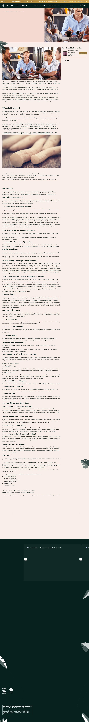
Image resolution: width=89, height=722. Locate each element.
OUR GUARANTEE (63, 691)
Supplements (9, 11)
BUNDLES (47, 695)
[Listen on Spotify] (22, 700)
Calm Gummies (16, 495)
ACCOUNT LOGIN (63, 693)
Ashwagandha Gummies (65, 708)
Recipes (75, 684)
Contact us (70, 5)
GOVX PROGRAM (63, 685)
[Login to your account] (82, 5)
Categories (44, 5)
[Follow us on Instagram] (17, 700)
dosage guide (25, 361)
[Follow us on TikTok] (28, 700)
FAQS (46, 703)
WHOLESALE (62, 689)
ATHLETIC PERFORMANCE (51, 685)
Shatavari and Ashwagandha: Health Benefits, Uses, (27, 474)
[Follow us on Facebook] (20, 700)
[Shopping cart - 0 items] (84, 5)
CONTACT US (48, 701)
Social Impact (63, 695)
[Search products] (80, 5)
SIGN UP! (31, 687)
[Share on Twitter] (65, 60)
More (64, 5)
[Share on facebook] (63, 60)
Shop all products (9, 568)
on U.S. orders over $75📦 (22, 1)
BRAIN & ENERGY (49, 684)
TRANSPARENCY (63, 682)
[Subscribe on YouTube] (26, 700)
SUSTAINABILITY (63, 684)
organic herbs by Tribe (22, 492)
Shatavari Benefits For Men (18, 11)
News (74, 680)
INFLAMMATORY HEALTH (50, 682)
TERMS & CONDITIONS (50, 705)
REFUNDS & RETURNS (50, 709)
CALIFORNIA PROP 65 (64, 687)
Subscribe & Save (53, 5)
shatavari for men (21, 128)
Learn (59, 5)
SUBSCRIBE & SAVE (49, 680)
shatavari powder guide (23, 291)
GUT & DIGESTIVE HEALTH (51, 687)
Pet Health (76, 682)
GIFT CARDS (48, 697)
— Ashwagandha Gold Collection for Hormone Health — (63, 1)
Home (3, 11)
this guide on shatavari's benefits (21, 470)
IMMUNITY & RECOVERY (50, 693)
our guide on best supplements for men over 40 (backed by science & (40, 495)
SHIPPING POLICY (49, 707)
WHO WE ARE (62, 680)
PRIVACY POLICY (48, 711)
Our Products (37, 5)
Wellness (76, 687)
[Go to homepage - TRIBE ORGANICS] (14, 5)
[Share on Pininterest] (68, 60)
